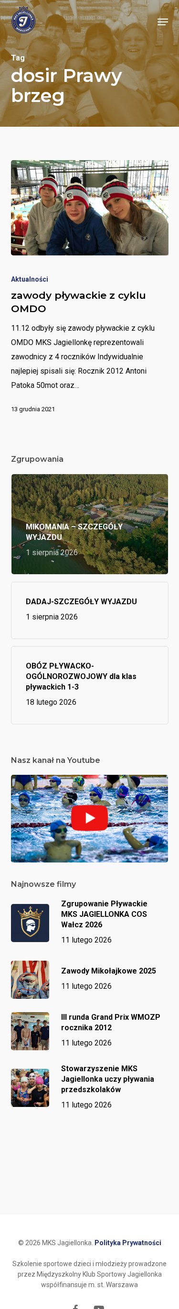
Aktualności (29, 279)
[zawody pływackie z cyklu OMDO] (89, 207)
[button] (163, 22)
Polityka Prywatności (128, 1243)
